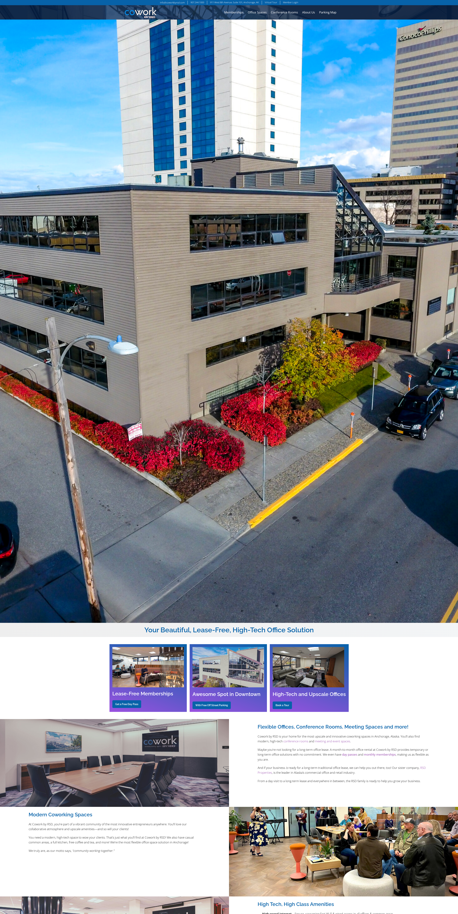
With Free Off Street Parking (211, 705)
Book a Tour (282, 705)
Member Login (290, 2)
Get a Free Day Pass (126, 704)
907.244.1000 (197, 2)
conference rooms (295, 741)
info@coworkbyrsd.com (172, 2)
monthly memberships (380, 754)
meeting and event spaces (332, 741)
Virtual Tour (271, 2)
